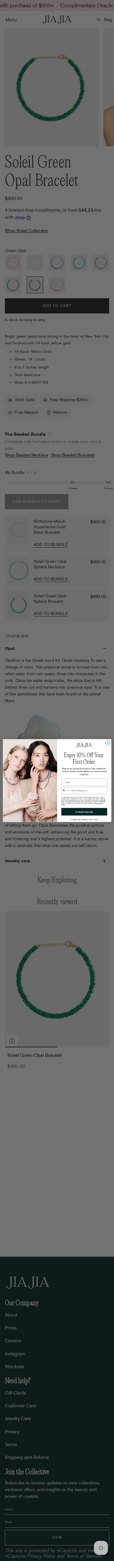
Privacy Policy (98, 803)
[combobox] (65, 790)
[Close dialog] (107, 742)
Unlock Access (84, 811)
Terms (63, 804)
